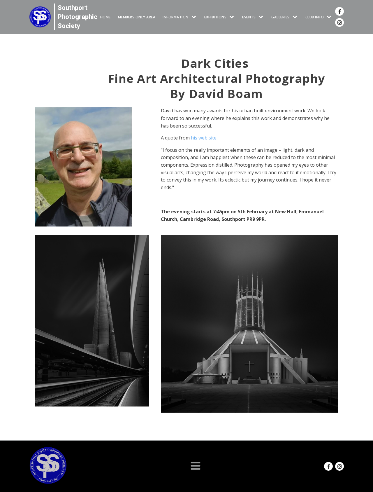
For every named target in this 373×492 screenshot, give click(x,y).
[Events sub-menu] (261, 17)
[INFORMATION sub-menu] (194, 17)
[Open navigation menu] (195, 466)
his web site (204, 138)
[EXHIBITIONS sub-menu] (232, 17)
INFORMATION (176, 17)
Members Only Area (137, 17)
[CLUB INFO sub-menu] (330, 17)
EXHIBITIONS (215, 17)
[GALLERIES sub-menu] (296, 17)
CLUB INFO (314, 17)
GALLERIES (280, 17)
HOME (105, 17)
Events (249, 17)
